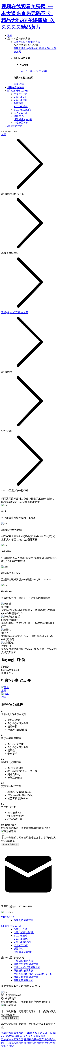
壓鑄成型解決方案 (23, 970)
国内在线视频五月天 (12, 1042)
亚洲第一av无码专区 (12, 1039)
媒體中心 (19, 116)
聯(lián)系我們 (14, 126)
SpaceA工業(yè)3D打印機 (33, 71)
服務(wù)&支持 (15, 87)
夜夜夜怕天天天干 (34, 1042)
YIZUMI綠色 (21, 106)
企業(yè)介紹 (20, 94)
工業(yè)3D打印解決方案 (27, 41)
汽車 (21, 84)
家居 (16, 84)
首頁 (9, 35)
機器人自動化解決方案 (26, 977)
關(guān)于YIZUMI (17, 90)
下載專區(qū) (21, 122)
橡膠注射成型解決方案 (26, 964)
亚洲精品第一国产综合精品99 (40, 1039)
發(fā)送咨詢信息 (9, 844)
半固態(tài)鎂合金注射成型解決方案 (33, 973)
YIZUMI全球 (21, 100)
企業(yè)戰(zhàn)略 (24, 932)
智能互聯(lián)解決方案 (26, 48)
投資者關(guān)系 (23, 119)
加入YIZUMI (21, 113)
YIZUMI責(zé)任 (22, 109)
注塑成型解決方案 (23, 961)
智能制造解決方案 (23, 920)
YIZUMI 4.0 (20, 97)
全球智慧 (19, 103)
